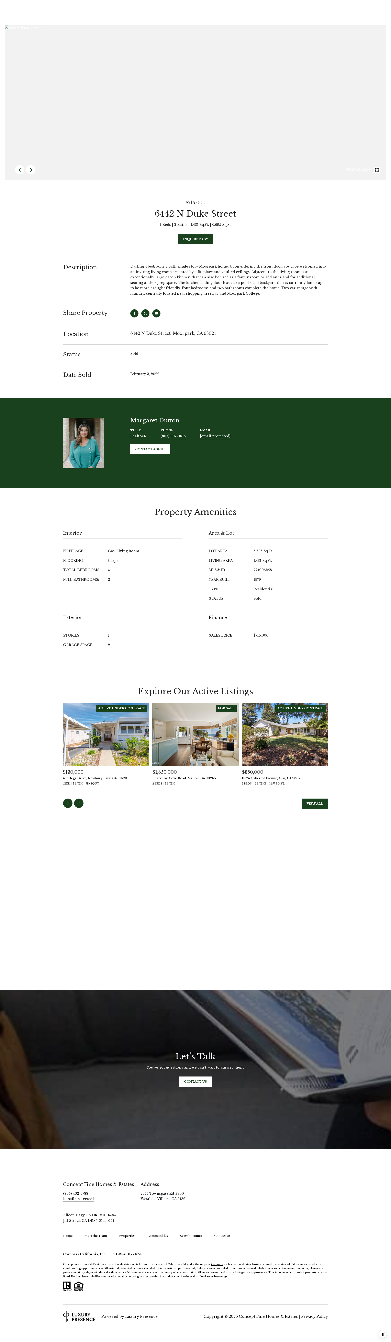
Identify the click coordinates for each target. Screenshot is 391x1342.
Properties (127, 1236)
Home (67, 1236)
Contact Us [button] (195, 1081)
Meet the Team (96, 1236)
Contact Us (222, 1236)
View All (315, 803)
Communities (157, 1236)
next (30, 169)
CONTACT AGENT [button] (150, 449)
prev (19, 169)
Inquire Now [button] (195, 239)
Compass (217, 1264)
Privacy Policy (314, 1316)
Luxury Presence (141, 1316)
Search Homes (191, 1236)
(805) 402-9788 (75, 1193)
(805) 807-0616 (173, 436)
